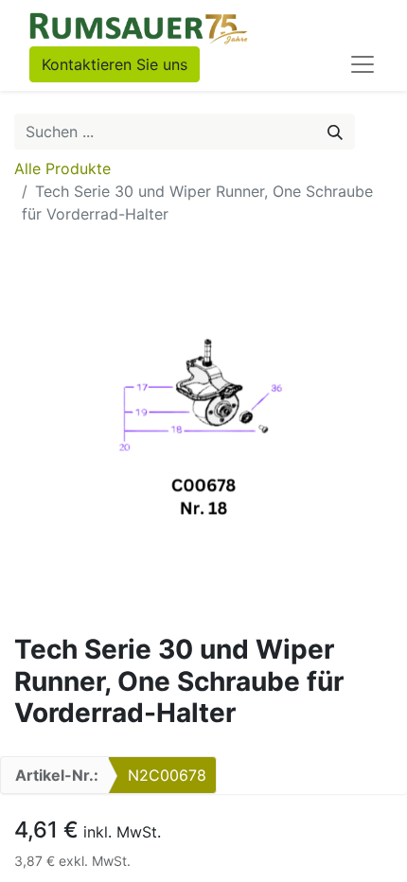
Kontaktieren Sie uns (114, 64)
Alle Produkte (62, 168)
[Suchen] (335, 132)
